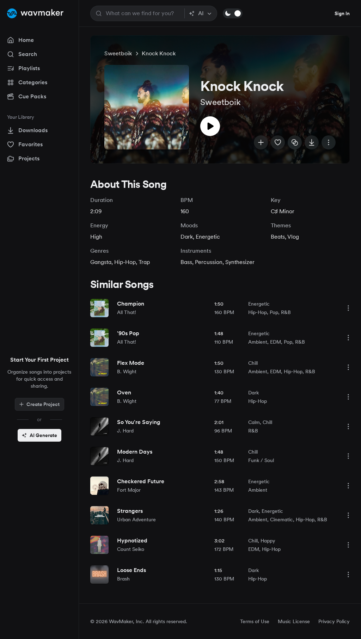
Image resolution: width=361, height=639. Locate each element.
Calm (254, 422)
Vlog (293, 236)
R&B (286, 312)
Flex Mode (130, 363)
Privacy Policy (334, 621)
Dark (186, 236)
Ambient (257, 342)
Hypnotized (132, 540)
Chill (253, 363)
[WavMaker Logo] (35, 13)
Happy (268, 540)
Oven (124, 392)
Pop (274, 312)
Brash (123, 579)
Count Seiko (130, 549)
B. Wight (126, 371)
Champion (130, 303)
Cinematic (281, 519)
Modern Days (134, 451)
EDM (275, 342)
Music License (294, 621)
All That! (126, 312)
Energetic (208, 236)
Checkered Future (140, 481)
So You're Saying (138, 422)
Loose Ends (131, 570)
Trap (144, 262)
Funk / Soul (261, 460)
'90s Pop (128, 333)
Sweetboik (118, 53)
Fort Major (129, 490)
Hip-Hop (125, 262)
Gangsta (100, 262)
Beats (278, 236)
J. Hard (125, 431)
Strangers (130, 511)
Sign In (342, 13)
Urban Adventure (136, 519)
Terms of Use (254, 621)
